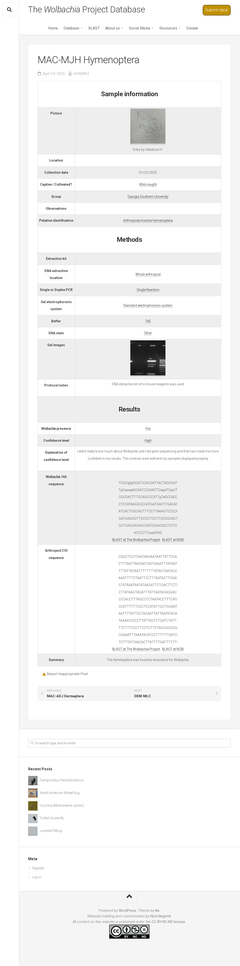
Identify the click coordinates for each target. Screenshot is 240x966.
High (148, 440)
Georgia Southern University (148, 196)
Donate (192, 28)
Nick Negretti (160, 916)
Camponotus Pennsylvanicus (62, 780)
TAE (148, 321)
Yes (148, 428)
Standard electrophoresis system (147, 305)
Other (148, 333)
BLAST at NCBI (173, 540)
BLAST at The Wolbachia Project (136, 540)
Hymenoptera (163, 220)
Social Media (139, 28)
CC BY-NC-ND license (168, 922)
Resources (168, 28)
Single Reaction (148, 290)
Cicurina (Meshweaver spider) (62, 805)
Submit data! (216, 9)
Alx (157, 910)
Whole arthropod (148, 274)
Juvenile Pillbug (51, 831)
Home (53, 28)
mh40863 (81, 73)
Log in (36, 877)
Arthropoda (131, 220)
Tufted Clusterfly (52, 818)
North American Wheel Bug (59, 793)
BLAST (94, 28)
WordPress (127, 910)
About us (112, 28)
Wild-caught (148, 184)
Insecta (146, 220)
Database (71, 28)
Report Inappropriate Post (67, 674)
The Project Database (86, 10)
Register (38, 868)
